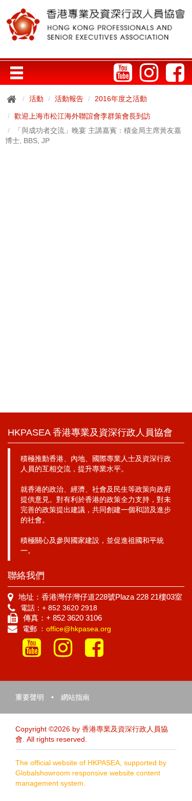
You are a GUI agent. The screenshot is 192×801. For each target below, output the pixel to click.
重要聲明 (29, 697)
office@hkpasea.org (78, 629)
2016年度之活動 (121, 99)
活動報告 (69, 99)
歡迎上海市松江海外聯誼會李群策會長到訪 (82, 116)
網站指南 (75, 697)
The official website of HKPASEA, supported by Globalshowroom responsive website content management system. (90, 773)
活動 (36, 99)
